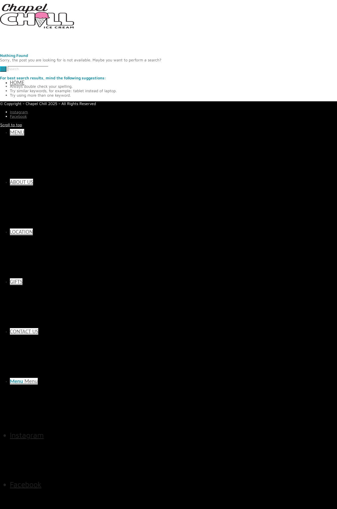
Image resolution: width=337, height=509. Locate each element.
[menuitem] (166, 133)
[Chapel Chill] (37, 29)
